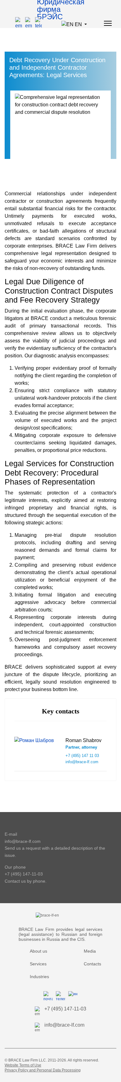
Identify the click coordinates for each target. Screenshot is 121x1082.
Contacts (92, 963)
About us (38, 951)
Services (38, 963)
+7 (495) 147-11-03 (24, 873)
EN (78, 24)
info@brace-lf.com (23, 841)
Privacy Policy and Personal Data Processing (43, 1070)
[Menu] (108, 23)
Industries (39, 976)
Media (90, 951)
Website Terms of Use (23, 1065)
